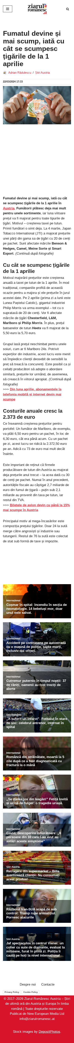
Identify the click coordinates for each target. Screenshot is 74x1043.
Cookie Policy (30, 992)
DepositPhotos (49, 1032)
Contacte (47, 984)
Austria (8, 208)
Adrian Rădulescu (19, 72)
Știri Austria (42, 72)
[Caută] (67, 8)
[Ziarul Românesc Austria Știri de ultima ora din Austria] (37, 9)
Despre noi (28, 984)
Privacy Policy (12, 992)
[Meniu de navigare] (7, 9)
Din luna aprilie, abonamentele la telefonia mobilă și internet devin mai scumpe (32, 394)
